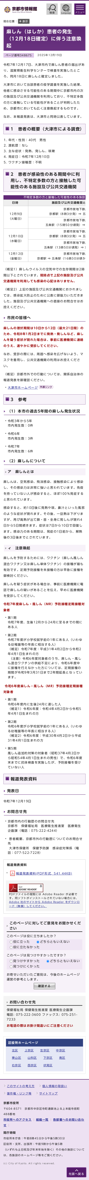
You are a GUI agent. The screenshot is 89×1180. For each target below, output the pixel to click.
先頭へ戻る (76, 1174)
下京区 (48, 1057)
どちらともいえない (55, 941)
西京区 (32, 1065)
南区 (62, 1057)
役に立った (21, 941)
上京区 (29, 1050)
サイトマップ (48, 1093)
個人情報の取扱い (54, 1086)
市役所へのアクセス (17, 1119)
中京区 (60, 1050)
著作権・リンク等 (19, 1093)
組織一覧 (42, 1119)
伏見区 (48, 1065)
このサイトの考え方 (21, 1086)
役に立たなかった (26, 947)
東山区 (16, 1057)
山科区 (32, 1057)
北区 (15, 1050)
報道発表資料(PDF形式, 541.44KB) (44, 873)
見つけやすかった (26, 960)
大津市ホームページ (23, 387)
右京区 (16, 1065)
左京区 (44, 1050)
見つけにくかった (26, 966)
